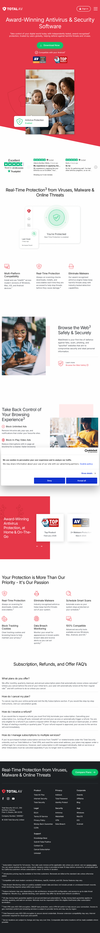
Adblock (58, 795)
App (78, 808)
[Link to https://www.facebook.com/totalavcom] (3, 798)
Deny (49, 481)
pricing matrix (92, 865)
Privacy (58, 790)
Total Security (39, 802)
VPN (57, 820)
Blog (78, 802)
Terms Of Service (41, 816)
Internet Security (40, 798)
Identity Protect (61, 802)
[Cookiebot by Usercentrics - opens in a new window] (86, 451)
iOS (78, 820)
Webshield (59, 816)
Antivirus (58, 813)
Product (37, 790)
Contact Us (38, 846)
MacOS (80, 816)
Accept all (81, 481)
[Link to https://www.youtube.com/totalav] (13, 798)
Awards (80, 795)
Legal (36, 808)
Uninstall (37, 853)
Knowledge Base (40, 838)
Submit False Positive (42, 842)
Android (80, 824)
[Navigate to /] (12, 9)
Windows (80, 813)
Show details (86, 473)
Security (59, 808)
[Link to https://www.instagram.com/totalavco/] (8, 798)
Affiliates (80, 798)
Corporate (81, 790)
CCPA (36, 828)
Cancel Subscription (42, 849)
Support (37, 834)
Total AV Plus (39, 795)
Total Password (61, 798)
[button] (84, 8)
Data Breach (60, 824)
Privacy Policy (39, 820)
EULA (36, 813)
